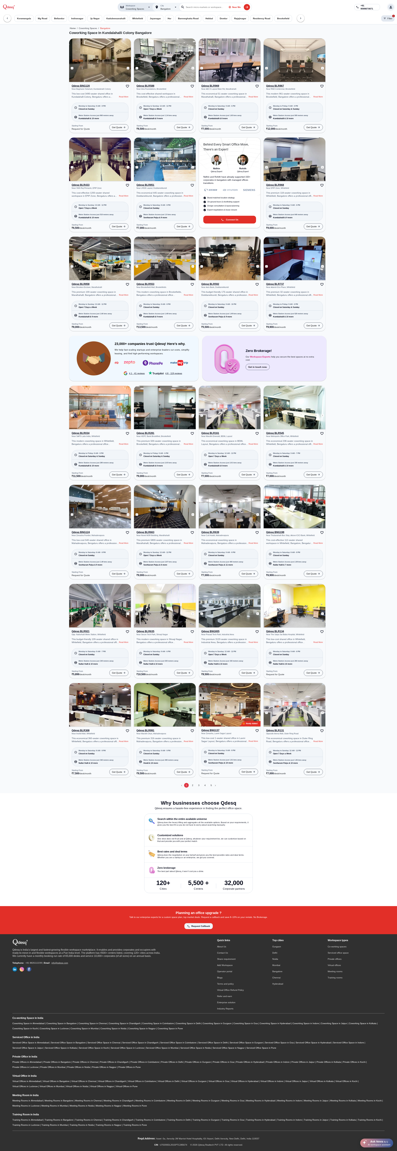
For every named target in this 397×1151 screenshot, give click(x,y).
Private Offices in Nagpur (104, 1067)
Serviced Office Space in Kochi (94, 1047)
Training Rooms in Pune (135, 1125)
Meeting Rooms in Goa (233, 1100)
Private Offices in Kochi (354, 1062)
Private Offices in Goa (224, 1062)
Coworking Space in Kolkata (363, 1023)
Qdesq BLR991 (145, 730)
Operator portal (224, 971)
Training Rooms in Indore (290, 1119)
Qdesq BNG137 (210, 730)
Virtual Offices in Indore (272, 1081)
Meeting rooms (335, 971)
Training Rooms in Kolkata (343, 1119)
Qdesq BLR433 (80, 185)
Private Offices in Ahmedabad (27, 1062)
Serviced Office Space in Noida (195, 1047)
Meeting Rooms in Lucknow (26, 1105)
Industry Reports (225, 1008)
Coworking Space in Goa (245, 1023)
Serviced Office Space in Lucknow (128, 1047)
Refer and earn (224, 996)
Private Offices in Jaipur (303, 1062)
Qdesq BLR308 (80, 730)
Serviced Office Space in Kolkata (61, 1047)
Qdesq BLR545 (275, 433)
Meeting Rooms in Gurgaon (206, 1100)
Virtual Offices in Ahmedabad (27, 1081)
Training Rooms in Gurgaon (206, 1119)
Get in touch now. (257, 367)
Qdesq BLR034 (80, 433)
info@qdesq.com (59, 962)
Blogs (220, 977)
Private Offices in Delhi (172, 1062)
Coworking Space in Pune (170, 1028)
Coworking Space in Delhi (188, 1023)
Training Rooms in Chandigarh (119, 1119)
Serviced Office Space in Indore (349, 1042)
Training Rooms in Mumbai (54, 1125)
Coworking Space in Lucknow (54, 1028)
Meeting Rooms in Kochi (370, 1100)
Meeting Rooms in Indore (290, 1100)
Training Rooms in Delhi (179, 1119)
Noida (275, 959)
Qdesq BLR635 (145, 631)
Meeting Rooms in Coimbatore (150, 1100)
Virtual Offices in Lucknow (25, 1086)
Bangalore (105, 28)
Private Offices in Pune (129, 1067)
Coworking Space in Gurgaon (217, 1023)
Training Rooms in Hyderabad (261, 1119)
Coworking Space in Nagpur (142, 1028)
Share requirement (226, 959)
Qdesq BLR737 (275, 284)
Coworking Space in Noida (113, 1028)
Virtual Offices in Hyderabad (245, 1081)
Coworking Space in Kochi (25, 1028)
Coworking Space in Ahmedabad (28, 1023)
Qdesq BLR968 (275, 185)
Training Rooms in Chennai (88, 1119)
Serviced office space (338, 952)
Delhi (274, 952)
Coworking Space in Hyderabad (275, 1023)
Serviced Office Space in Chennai (104, 1042)
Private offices (334, 959)
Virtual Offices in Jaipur (296, 1081)
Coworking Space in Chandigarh (125, 1023)
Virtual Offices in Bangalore (56, 1081)
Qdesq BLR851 (145, 185)
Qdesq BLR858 (80, 284)
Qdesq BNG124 (81, 532)
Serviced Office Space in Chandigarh (140, 1042)
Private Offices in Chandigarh (114, 1062)
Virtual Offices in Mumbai (52, 1086)
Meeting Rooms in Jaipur (316, 1100)
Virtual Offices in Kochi (346, 1081)
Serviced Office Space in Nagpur (229, 1047)
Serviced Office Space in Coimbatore (178, 1042)
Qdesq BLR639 (210, 532)
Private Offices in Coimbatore (145, 1062)
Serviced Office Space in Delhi (213, 1042)
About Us (221, 946)
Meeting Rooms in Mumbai (54, 1105)
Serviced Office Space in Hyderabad (314, 1042)
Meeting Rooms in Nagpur (109, 1105)
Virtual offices (334, 965)
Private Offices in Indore (278, 1062)
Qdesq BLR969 (210, 85)
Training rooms (335, 977)
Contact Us (222, 952)
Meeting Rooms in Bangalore (59, 1100)
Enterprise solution (226, 1002)
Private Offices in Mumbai (53, 1067)
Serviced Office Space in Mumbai (162, 1047)
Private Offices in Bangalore (57, 1062)
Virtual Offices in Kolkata (322, 1081)
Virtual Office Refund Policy (230, 990)
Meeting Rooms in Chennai (88, 1100)
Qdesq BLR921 (80, 631)
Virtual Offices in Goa (219, 1081)
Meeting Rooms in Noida (82, 1105)
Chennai (276, 977)
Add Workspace (225, 965)
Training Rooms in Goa (233, 1119)
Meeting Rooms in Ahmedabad (27, 1100)
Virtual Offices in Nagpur (102, 1086)
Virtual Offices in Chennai (84, 1081)
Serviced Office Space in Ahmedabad (31, 1042)
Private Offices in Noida (79, 1067)
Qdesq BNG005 (210, 631)
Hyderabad (277, 983)
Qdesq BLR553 (145, 284)
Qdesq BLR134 (275, 631)
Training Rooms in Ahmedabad (27, 1119)
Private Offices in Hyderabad (250, 1062)
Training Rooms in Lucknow (26, 1125)
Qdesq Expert (216, 171)
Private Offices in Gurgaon (198, 1062)
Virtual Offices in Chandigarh (112, 1081)
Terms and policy (225, 983)
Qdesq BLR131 (275, 730)
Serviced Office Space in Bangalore (68, 1042)
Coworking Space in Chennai (92, 1023)
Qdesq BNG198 (275, 532)
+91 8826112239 (33, 962)
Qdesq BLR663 (145, 532)
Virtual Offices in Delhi (169, 1081)
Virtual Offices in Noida (77, 1086)
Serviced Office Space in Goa (279, 1042)
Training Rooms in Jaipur (316, 1119)
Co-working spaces (337, 946)
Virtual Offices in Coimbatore (142, 1081)
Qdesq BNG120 (81, 85)
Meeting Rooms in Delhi (179, 1100)
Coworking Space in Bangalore (61, 1023)
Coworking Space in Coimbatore (158, 1023)
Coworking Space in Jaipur (334, 1023)
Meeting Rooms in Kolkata (343, 1100)
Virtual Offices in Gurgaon (194, 1081)
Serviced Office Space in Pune (261, 1047)
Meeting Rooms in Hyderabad (261, 1100)
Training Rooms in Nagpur (109, 1125)
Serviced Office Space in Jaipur (28, 1047)
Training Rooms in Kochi (370, 1119)
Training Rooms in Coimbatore (150, 1119)
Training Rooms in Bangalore (59, 1119)
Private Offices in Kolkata (329, 1062)
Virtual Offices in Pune (127, 1086)
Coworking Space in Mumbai (85, 1028)
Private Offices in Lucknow (25, 1067)
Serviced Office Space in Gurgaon (247, 1042)
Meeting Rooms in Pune (135, 1105)
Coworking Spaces (88, 28)
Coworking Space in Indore (306, 1023)
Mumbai (276, 965)
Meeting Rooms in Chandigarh (119, 1100)
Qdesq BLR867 (275, 85)
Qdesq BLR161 (210, 433)
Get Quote (117, 127)
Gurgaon (276, 946)
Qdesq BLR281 (145, 433)
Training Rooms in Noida (82, 1125)
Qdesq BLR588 (145, 85)
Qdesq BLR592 (210, 284)
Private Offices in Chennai (86, 1062)
